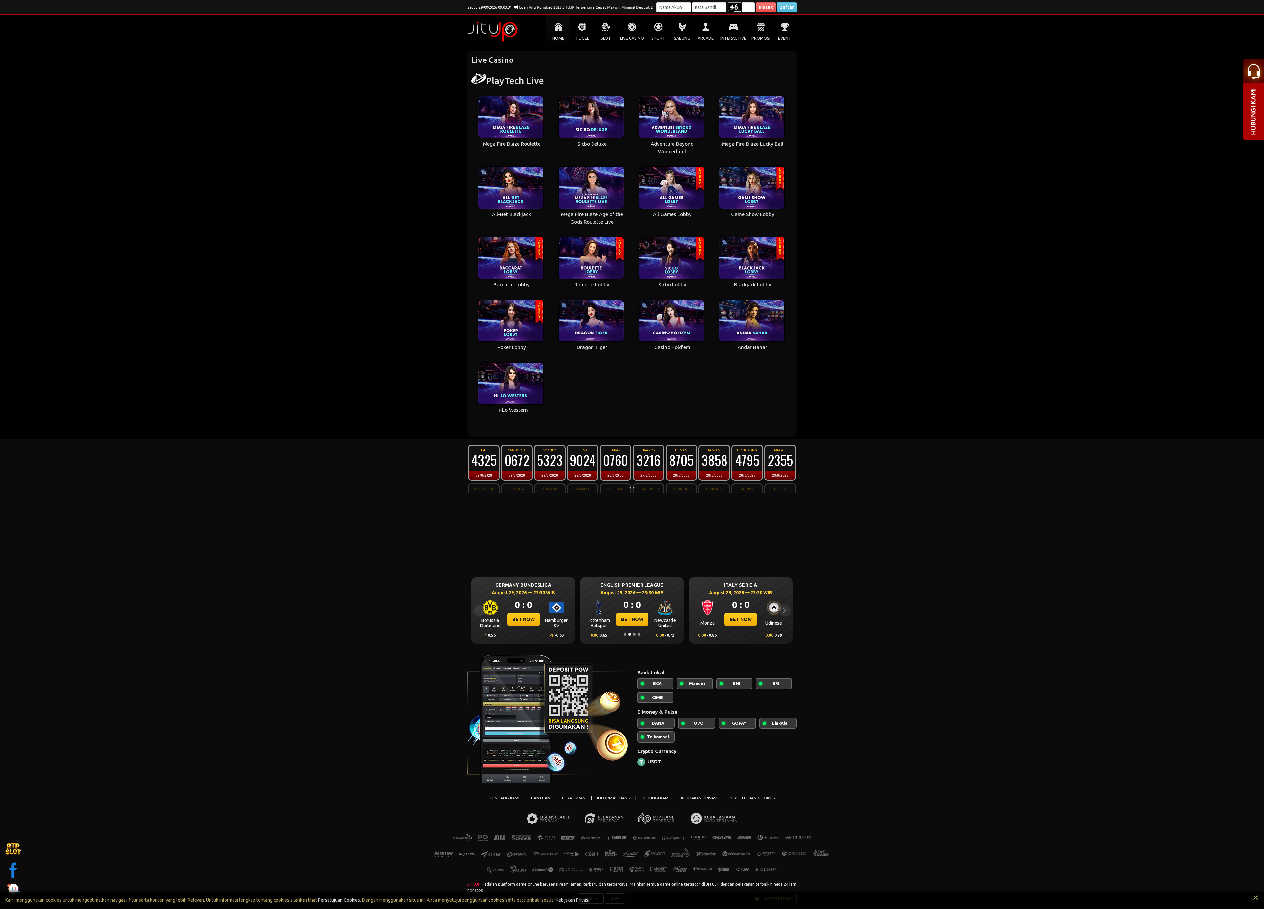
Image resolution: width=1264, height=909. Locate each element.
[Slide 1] (625, 634)
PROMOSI (760, 38)
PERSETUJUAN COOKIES (752, 798)
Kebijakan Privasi (572, 900)
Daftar (786, 7)
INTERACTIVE (733, 38)
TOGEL (582, 38)
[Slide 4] (639, 634)
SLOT (606, 38)
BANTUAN (540, 798)
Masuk (766, 7)
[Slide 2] (629, 634)
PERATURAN (574, 798)
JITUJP (474, 884)
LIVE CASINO (632, 38)
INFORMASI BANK (613, 798)
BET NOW (524, 619)
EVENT (784, 38)
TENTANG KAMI (504, 798)
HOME (558, 38)
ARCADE (706, 38)
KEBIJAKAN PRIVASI (699, 798)
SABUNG (682, 38)
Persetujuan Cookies (339, 900)
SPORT (658, 38)
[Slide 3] (634, 634)
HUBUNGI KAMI (656, 798)
